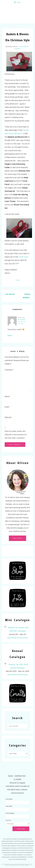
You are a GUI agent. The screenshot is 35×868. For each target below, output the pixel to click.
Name (8, 396)
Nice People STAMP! (17, 14)
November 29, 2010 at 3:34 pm (22, 321)
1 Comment (17, 49)
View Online (12, 638)
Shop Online (23, 638)
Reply (10, 335)
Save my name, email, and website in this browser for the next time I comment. (16, 434)
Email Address (10, 813)
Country (8, 820)
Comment (9, 370)
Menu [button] (19, 2)
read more (17, 538)
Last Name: (9, 806)
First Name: (9, 799)
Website (8, 417)
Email (7, 407)
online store (23, 257)
